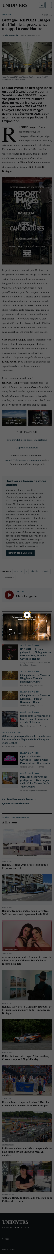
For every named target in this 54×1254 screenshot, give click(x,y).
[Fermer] (27, 615)
